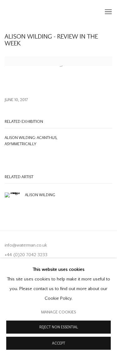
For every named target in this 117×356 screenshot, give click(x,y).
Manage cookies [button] (58, 312)
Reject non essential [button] (58, 327)
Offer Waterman (47, 12)
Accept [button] (58, 343)
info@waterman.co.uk (26, 245)
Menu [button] (107, 12)
